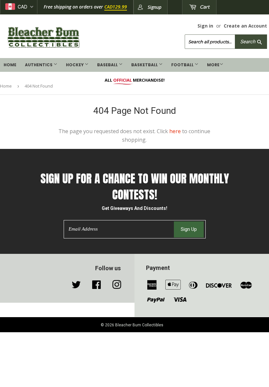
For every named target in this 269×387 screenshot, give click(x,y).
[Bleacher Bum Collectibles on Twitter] (76, 286)
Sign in (205, 26)
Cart (204, 7)
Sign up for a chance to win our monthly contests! (134, 187)
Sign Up (189, 229)
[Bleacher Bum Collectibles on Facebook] (96, 286)
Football (183, 65)
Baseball (108, 65)
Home (10, 65)
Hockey (75, 65)
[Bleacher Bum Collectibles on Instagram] (116, 286)
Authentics (39, 65)
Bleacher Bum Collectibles (139, 325)
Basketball (145, 65)
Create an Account (245, 26)
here (175, 131)
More (213, 65)
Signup (154, 7)
